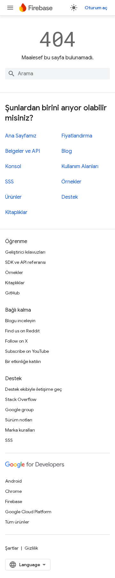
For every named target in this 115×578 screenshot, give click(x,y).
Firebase (13, 501)
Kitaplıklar (16, 212)
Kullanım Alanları (79, 166)
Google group (19, 409)
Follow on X (16, 341)
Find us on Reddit (22, 331)
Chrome (13, 491)
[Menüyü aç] (10, 7)
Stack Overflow (20, 399)
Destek (69, 197)
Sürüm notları (18, 420)
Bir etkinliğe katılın (23, 361)
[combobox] (57, 73)
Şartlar (12, 548)
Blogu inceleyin (20, 320)
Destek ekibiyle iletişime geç (33, 389)
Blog (66, 151)
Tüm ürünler (17, 522)
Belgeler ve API (22, 151)
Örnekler (71, 182)
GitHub (12, 293)
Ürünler (13, 197)
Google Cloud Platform (28, 512)
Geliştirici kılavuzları (25, 252)
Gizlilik (31, 548)
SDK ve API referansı (25, 262)
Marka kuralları (20, 430)
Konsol (13, 166)
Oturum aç (96, 8)
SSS (9, 182)
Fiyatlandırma (76, 136)
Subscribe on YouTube (27, 351)
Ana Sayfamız (20, 136)
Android (13, 481)
